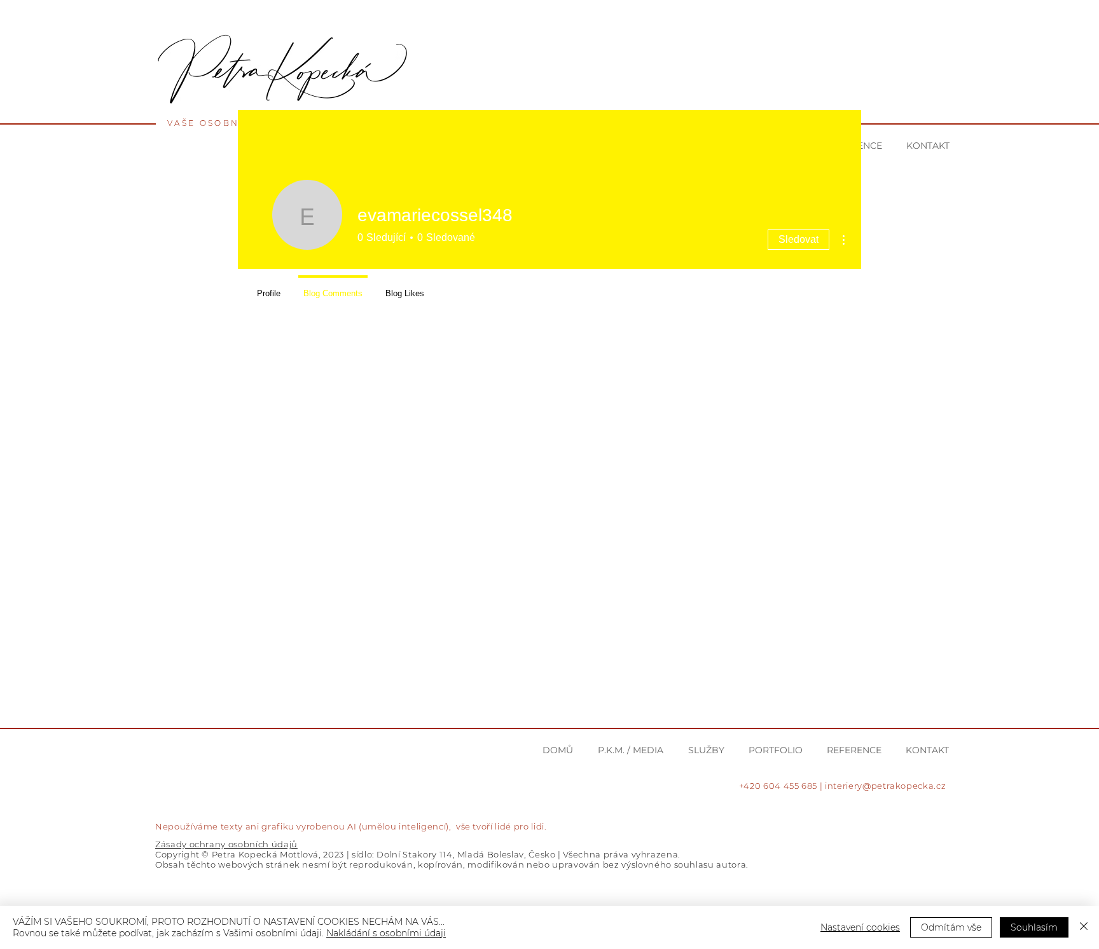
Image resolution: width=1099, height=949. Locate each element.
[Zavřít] (1083, 927)
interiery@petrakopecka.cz (885, 786)
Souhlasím (1034, 927)
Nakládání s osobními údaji (386, 933)
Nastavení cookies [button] (860, 927)
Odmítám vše (951, 927)
